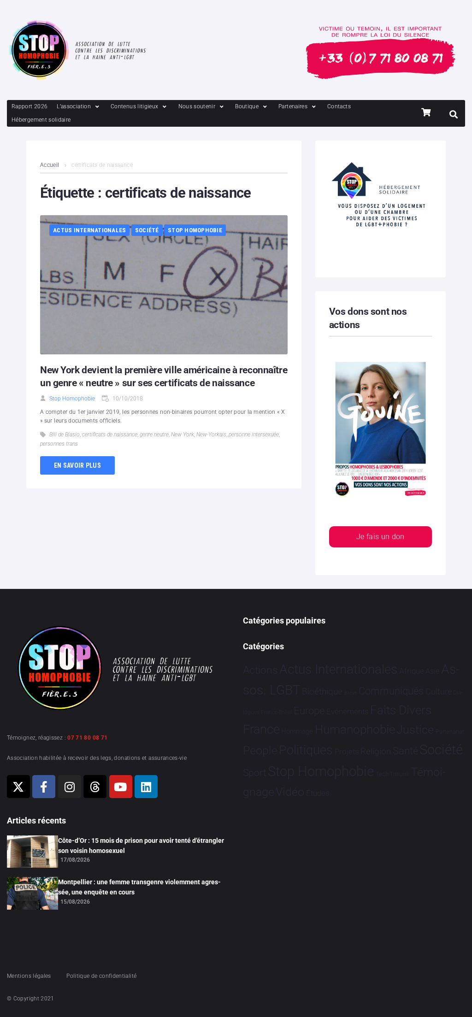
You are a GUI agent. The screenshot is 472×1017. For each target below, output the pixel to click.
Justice (415, 729)
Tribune (399, 774)
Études (318, 793)
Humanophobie (355, 729)
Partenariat (450, 731)
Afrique (411, 671)
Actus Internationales (89, 230)
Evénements (347, 711)
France (261, 729)
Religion (375, 752)
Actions (260, 670)
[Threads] (94, 786)
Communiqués (391, 691)
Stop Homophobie (195, 230)
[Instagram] (69, 786)
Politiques (306, 750)
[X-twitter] (18, 786)
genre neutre (154, 434)
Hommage (297, 731)
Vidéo (290, 792)
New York (182, 434)
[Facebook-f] (43, 786)
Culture (438, 691)
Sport (254, 772)
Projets (347, 751)
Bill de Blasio (64, 434)
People (260, 750)
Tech (382, 773)
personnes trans (59, 444)
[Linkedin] (146, 786)
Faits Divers (400, 710)
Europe (309, 711)
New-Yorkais (211, 434)
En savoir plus (77, 465)
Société (147, 230)
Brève (350, 693)
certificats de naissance (109, 434)
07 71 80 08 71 (87, 738)
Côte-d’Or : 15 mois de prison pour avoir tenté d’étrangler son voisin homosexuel (141, 845)
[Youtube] (120, 786)
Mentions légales (29, 976)
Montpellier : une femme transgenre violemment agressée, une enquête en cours (139, 887)
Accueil (49, 165)
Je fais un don (380, 536)
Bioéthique (322, 692)
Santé (405, 751)
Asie (432, 671)
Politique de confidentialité (101, 976)
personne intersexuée (254, 434)
